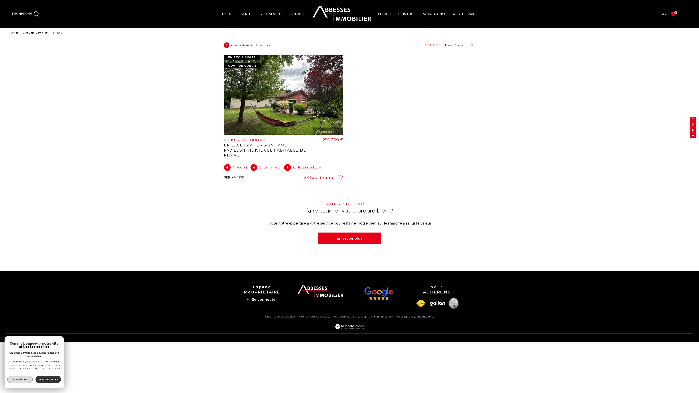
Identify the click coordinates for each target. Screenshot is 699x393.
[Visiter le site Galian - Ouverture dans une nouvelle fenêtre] (437, 303)
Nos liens (401, 317)
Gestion (384, 14)
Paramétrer (20, 379)
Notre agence (434, 14)
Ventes (246, 14)
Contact (693, 127)
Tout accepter (48, 379)
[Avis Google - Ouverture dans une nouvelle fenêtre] (378, 294)
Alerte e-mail (464, 14)
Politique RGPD (416, 317)
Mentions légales (376, 317)
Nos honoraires (341, 317)
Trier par (431, 45)
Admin (391, 317)
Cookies (430, 317)
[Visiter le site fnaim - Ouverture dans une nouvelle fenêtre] (421, 303)
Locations (297, 14)
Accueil (228, 14)
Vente (29, 33)
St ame (43, 33)
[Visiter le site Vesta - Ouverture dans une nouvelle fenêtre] (453, 303)
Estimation (407, 14)
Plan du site (358, 317)
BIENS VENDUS (271, 14)
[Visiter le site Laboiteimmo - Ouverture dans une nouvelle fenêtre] (349, 331)
